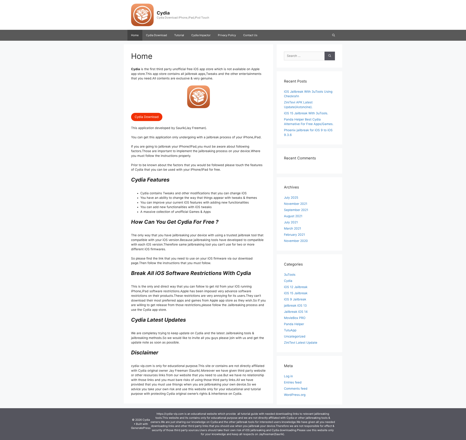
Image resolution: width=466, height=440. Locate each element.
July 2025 (291, 197)
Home (135, 35)
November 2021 (295, 204)
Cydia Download (156, 35)
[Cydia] (142, 15)
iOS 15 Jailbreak (295, 293)
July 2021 (291, 222)
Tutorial (179, 35)
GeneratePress (141, 428)
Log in (288, 376)
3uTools (289, 274)
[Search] (330, 56)
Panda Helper (294, 324)
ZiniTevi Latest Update (300, 342)
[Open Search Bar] (334, 35)
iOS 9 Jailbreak (295, 299)
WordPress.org (294, 395)
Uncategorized (294, 336)
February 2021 (294, 234)
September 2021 (296, 210)
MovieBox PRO (294, 318)
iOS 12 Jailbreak (295, 287)
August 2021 (293, 216)
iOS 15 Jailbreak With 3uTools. (306, 113)
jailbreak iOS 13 (295, 305)
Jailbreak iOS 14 (296, 312)
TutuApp (290, 330)
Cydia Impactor (201, 35)
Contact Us (250, 35)
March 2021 (292, 228)
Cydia (163, 13)
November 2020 (296, 241)
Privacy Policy (227, 35)
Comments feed (295, 388)
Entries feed (293, 382)
